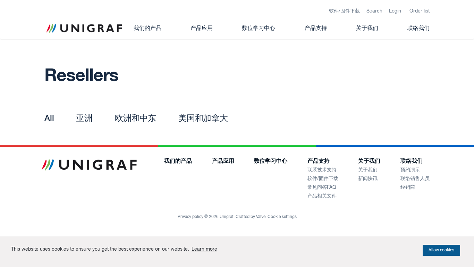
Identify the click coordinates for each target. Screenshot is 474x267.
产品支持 (316, 28)
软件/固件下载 (344, 11)
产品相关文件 (322, 196)
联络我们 (418, 28)
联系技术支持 (322, 170)
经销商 (407, 187)
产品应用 (202, 28)
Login (395, 11)
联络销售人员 (415, 178)
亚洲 (84, 118)
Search (374, 11)
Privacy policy (190, 217)
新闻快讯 (368, 178)
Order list (419, 11)
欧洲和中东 (135, 118)
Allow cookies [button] (441, 250)
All (49, 118)
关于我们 (367, 28)
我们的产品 (147, 28)
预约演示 (410, 170)
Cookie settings (282, 217)
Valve (260, 217)
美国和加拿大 (203, 118)
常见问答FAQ (321, 187)
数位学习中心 (258, 28)
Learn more (204, 249)
